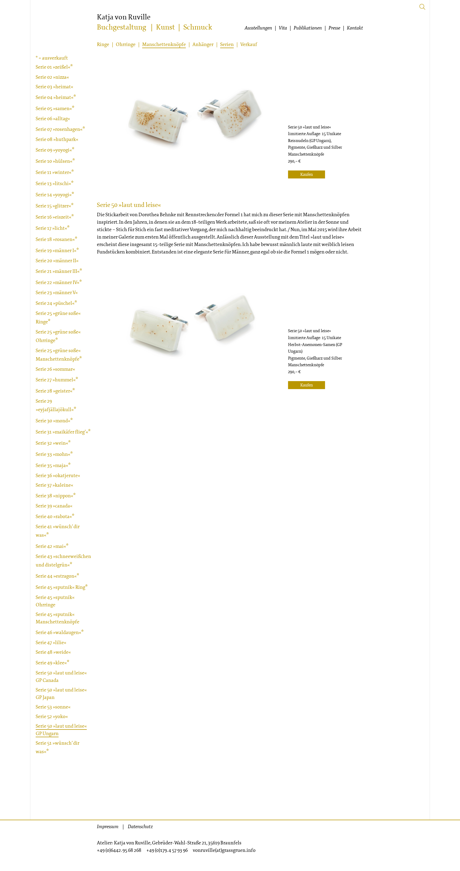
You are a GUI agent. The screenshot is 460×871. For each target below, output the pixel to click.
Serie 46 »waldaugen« (58, 632)
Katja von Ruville (123, 17)
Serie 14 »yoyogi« (54, 194)
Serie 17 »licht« (51, 228)
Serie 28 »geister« (54, 390)
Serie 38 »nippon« (54, 495)
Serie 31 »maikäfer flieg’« (62, 431)
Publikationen (308, 28)
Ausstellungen (258, 28)
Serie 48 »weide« (53, 652)
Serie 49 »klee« (51, 662)
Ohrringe (125, 44)
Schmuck (197, 27)
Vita (283, 28)
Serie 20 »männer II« (57, 260)
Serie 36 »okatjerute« (58, 475)
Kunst (165, 27)
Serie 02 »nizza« (52, 77)
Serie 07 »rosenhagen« (59, 129)
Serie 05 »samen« (54, 108)
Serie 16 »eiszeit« (53, 217)
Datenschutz (140, 827)
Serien (227, 44)
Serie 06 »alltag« (53, 118)
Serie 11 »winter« (53, 172)
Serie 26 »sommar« (55, 369)
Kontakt (355, 28)
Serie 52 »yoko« (52, 716)
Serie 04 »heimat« (54, 97)
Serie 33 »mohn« (53, 454)
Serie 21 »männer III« (58, 271)
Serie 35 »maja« (52, 465)
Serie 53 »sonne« (53, 706)
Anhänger (202, 44)
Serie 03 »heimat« (54, 86)
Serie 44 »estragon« (56, 576)
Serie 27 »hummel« (56, 379)
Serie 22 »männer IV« (57, 282)
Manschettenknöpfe (164, 44)
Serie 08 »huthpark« (57, 139)
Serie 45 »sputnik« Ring (60, 587)
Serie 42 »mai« (51, 546)
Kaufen (306, 174)
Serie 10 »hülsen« (54, 161)
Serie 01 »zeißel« (53, 67)
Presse (334, 28)
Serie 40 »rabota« (54, 516)
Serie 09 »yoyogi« (54, 150)
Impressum (107, 827)
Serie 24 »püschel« (55, 303)
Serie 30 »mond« (53, 420)
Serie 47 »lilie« (51, 642)
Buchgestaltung (121, 27)
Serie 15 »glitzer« (53, 205)
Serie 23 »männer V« (57, 292)
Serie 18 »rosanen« (55, 239)
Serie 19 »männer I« (56, 250)
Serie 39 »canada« (54, 505)
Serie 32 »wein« (52, 443)
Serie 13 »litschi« (53, 183)
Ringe (103, 44)
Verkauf (248, 44)
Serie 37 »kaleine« (54, 485)
